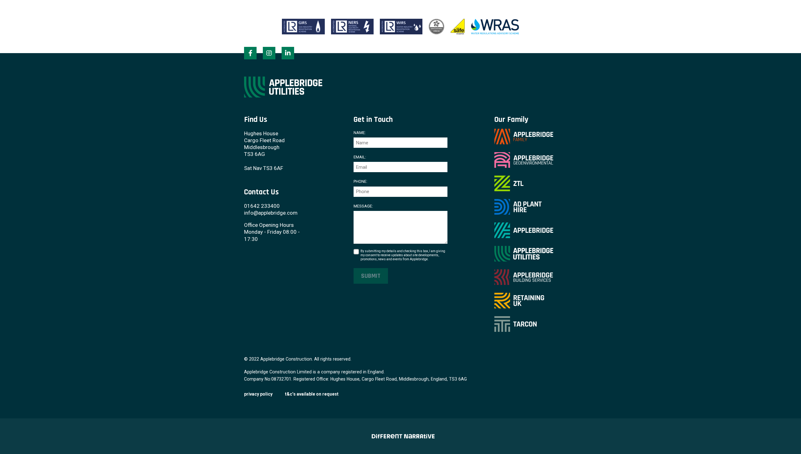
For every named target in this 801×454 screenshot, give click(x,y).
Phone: (360, 181)
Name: (360, 132)
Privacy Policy (258, 394)
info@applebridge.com (271, 213)
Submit (370, 276)
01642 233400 (262, 206)
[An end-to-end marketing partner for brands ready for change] (400, 436)
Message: (363, 206)
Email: (360, 157)
